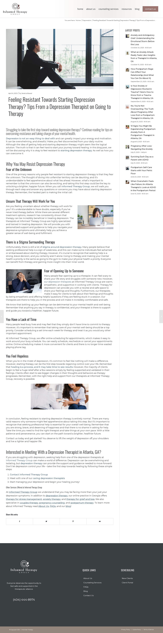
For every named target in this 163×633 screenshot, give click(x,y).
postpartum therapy (82, 502)
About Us (87, 578)
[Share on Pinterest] (73, 521)
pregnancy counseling (52, 502)
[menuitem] (80, 9)
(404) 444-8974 (24, 599)
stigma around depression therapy (62, 247)
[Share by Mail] (100, 521)
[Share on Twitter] (46, 521)
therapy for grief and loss (80, 499)
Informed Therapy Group (19, 460)
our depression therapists (57, 282)
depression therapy (31, 463)
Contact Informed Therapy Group (29, 474)
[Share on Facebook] (19, 521)
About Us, (43, 506)
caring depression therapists (49, 478)
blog (68, 506)
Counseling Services (92, 582)
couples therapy (29, 502)
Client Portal (127, 582)
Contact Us (88, 595)
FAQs (53, 506)
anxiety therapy (51, 499)
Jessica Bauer (27, 93)
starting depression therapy (76, 150)
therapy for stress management (24, 499)
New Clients (127, 578)
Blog (85, 591)
